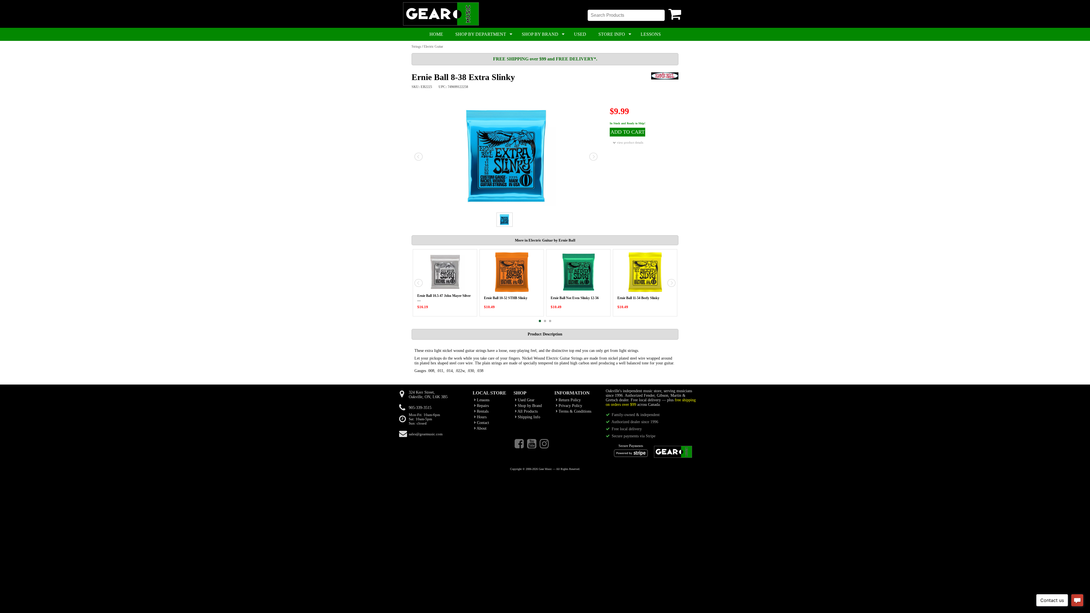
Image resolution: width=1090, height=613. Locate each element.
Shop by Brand (529, 406)
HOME (436, 34)
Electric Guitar (433, 47)
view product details (629, 142)
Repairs (482, 406)
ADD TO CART (628, 132)
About (481, 428)
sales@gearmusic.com (426, 434)
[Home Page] (441, 24)
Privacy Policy (569, 406)
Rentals (482, 411)
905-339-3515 (420, 408)
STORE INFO (611, 34)
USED (580, 34)
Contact (482, 423)
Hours (481, 417)
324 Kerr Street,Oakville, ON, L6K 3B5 (428, 394)
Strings (416, 47)
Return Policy (569, 400)
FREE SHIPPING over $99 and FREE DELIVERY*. (545, 58)
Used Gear (525, 400)
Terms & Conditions (574, 411)
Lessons (482, 400)
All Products (527, 411)
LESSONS (651, 34)
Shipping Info (528, 417)
